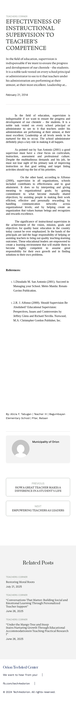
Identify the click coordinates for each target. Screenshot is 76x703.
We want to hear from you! (20, 674)
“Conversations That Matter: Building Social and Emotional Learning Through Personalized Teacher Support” (37, 603)
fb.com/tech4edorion (16, 683)
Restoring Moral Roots (20, 582)
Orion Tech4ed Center (20, 667)
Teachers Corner (16, 16)
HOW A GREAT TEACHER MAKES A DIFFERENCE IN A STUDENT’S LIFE (38, 489)
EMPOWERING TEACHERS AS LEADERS (38, 510)
